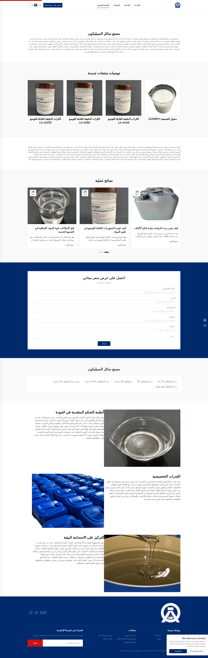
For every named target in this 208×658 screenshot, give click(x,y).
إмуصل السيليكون (129, 642)
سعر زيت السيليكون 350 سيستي (66, 381)
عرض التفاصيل (162, 98)
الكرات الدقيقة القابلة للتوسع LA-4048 (123, 120)
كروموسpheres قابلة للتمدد (126, 639)
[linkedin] (41, 612)
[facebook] (45, 612)
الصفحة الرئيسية (103, 5)
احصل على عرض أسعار (52, 5)
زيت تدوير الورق (130, 635)
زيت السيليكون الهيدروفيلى (166, 386)
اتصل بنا (137, 5)
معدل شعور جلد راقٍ (105, 635)
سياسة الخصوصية (124, 650)
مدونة (159, 639)
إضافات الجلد (107, 639)
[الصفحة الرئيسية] (177, 5)
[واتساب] (204, 320)
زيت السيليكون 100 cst (167, 381)
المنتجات (116, 5)
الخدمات (127, 5)
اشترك (35, 643)
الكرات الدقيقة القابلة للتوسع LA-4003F (45, 120)
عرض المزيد (173, 241)
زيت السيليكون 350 (145, 381)
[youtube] (31, 612)
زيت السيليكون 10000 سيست (96, 381)
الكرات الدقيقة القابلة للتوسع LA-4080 (84, 120)
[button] (106, 252)
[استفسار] (204, 325)
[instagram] (36, 612)
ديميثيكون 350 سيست (123, 381)
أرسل (104, 343)
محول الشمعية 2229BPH (162, 118)
